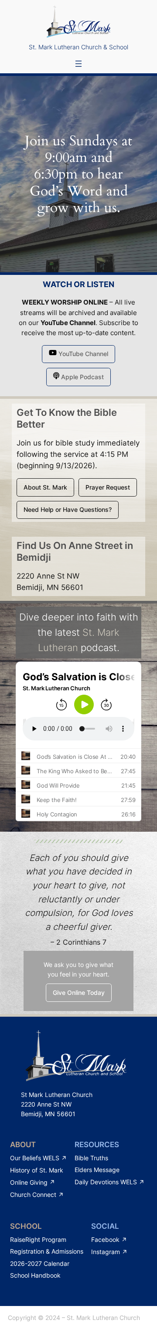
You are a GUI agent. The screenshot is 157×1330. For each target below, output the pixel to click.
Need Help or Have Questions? (68, 509)
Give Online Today (79, 992)
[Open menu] (78, 63)
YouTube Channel (68, 323)
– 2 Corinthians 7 (78, 942)
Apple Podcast (81, 376)
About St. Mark (45, 487)
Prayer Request (107, 487)
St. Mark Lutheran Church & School (78, 47)
